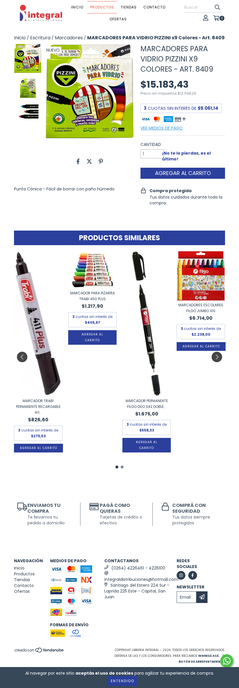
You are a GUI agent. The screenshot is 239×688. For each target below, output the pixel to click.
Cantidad (150, 144)
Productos (102, 7)
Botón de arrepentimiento (202, 661)
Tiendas (129, 7)
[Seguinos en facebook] (192, 575)
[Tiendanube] (39, 652)
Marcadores (69, 38)
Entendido (122, 680)
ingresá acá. (209, 656)
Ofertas (118, 19)
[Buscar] (217, 7)
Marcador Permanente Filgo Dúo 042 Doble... (147, 403)
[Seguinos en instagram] (181, 575)
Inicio (77, 7)
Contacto (154, 7)
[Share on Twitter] (89, 162)
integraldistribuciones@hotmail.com (141, 579)
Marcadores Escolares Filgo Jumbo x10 (200, 308)
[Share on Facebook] (78, 162)
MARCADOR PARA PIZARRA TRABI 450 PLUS (92, 296)
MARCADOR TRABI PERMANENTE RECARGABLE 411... (38, 406)
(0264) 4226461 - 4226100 (138, 568)
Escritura (40, 38)
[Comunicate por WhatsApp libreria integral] (226, 661)
